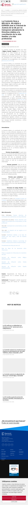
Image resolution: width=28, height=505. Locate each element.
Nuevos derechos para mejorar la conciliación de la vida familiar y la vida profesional (14, 221)
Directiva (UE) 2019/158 (7, 60)
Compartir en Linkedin (17, 293)
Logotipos (12, 453)
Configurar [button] (14, 501)
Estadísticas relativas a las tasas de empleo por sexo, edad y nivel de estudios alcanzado (14, 236)
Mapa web (12, 455)
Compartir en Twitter (14, 293)
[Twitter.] (6, 444)
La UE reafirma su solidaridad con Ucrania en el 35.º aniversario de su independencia (12, 327)
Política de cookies (4, 456)
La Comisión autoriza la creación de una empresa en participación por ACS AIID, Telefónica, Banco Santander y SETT (14, 351)
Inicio (2, 10)
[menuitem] (5, 451)
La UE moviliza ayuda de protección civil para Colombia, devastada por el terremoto (13, 398)
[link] (14, 4)
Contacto (21, 454)
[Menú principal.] (1, 4)
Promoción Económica (21, 452)
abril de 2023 (21, 99)
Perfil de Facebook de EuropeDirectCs (2, 1)
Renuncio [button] (14, 499)
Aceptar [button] (14, 496)
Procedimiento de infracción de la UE (11, 245)
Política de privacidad (3, 454)
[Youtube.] (9, 444)
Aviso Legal (3, 451)
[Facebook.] (3, 444)
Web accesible (24, 1)
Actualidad (7, 10)
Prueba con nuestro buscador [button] (10, 423)
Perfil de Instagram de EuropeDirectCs (9, 1)
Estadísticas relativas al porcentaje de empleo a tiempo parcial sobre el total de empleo (14, 241)
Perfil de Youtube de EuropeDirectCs (7, 1)
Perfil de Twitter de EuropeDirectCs (4, 1)
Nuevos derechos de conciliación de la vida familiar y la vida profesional (14, 216)
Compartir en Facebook (10, 293)
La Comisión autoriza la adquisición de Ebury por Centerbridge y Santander (13, 374)
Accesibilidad (12, 451)
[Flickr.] (12, 444)
